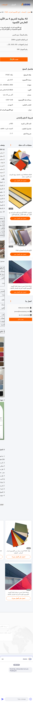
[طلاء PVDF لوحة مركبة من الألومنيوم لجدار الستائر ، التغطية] (18, 535)
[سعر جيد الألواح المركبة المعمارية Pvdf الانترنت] (20, 236)
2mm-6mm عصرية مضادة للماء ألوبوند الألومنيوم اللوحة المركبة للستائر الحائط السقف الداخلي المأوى (21, 288)
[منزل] (25, 4)
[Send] (2, 699)
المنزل (13, 5)
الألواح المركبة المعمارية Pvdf (24, 250)
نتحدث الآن (15, 59)
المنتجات (4, 5)
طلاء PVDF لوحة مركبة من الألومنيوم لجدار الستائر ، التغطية (18, 552)
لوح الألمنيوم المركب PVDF (12, 12)
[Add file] (30, 699)
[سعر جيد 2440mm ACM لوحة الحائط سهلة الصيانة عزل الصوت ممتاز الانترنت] (20, 160)
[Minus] (2, 659)
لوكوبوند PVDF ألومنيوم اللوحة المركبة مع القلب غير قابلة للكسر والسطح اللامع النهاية (20, 214)
